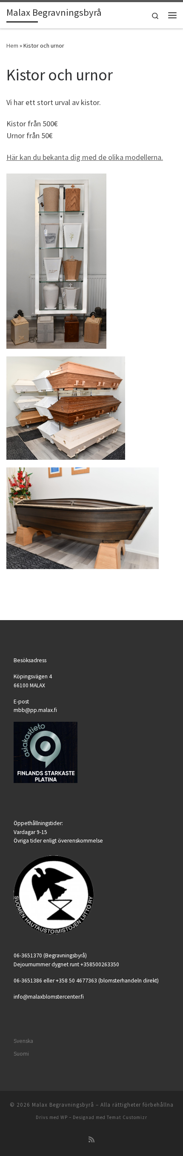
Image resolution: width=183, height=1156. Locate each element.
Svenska (23, 1041)
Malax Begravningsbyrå (63, 1104)
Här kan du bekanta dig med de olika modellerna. (84, 157)
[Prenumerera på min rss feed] (91, 1139)
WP (64, 1117)
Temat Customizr (127, 1117)
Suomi (21, 1053)
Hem (12, 45)
